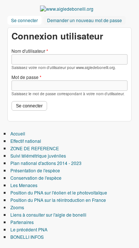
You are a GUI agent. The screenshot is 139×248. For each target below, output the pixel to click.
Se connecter (26, 20)
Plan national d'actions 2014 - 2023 (46, 163)
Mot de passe (26, 77)
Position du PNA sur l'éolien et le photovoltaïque (58, 192)
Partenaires (22, 222)
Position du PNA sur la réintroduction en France (58, 200)
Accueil (17, 133)
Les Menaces (23, 185)
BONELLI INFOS (27, 237)
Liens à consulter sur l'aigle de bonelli (48, 214)
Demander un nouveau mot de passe (84, 20)
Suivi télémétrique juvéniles (38, 155)
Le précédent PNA (28, 229)
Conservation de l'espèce (36, 178)
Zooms (17, 207)
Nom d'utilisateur (29, 51)
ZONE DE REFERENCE (34, 148)
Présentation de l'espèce (35, 170)
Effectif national (25, 141)
